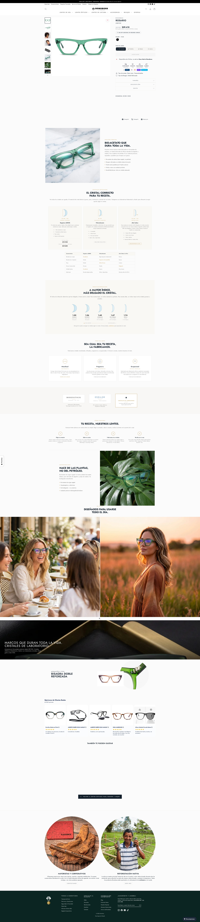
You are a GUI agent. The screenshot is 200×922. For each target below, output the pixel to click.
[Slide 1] (99, 618)
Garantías (86, 902)
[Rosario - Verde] (119, 113)
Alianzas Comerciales (66, 908)
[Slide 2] (100, 618)
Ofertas (137, 12)
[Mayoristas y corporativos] (72, 843)
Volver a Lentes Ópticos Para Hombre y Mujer (101, 796)
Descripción (135, 84)
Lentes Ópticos (81, 12)
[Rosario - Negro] (121, 113)
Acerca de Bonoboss (106, 909)
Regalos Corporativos (66, 911)
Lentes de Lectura (99, 12)
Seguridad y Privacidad (67, 904)
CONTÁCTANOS (72, 883)
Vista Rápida (58, 773)
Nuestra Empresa (105, 905)
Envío (135, 88)
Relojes (127, 12)
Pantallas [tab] (131, 49)
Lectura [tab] (151, 49)
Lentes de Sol (66, 12)
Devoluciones (87, 905)
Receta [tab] (141, 49)
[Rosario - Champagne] (116, 113)
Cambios (86, 907)
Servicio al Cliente (76, 4)
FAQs (85, 900)
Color (120, 37)
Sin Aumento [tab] (122, 49)
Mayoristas (47, 4)
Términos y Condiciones (67, 901)
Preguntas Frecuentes (65, 4)
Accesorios (115, 12)
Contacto (84, 4)
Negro (117, 39)
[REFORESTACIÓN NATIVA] (128, 843)
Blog (102, 900)
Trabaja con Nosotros (93, 4)
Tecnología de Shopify (100, 916)
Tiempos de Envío (65, 899)
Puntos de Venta (55, 4)
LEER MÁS (128, 883)
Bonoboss (119, 18)
